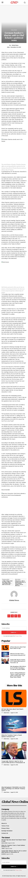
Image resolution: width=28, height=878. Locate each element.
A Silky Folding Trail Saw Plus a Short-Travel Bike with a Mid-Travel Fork (7, 582)
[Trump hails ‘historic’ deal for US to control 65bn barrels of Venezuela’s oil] (5, 661)
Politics (14, 30)
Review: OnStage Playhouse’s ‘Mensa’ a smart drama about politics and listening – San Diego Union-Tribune (17, 675)
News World (4, 843)
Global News (15, 45)
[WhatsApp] (19, 615)
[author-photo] (2, 713)
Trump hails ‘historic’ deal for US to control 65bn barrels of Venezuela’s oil (17, 661)
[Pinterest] (15, 615)
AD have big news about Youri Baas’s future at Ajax (18, 647)
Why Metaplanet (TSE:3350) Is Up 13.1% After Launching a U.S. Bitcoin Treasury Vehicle (18, 668)
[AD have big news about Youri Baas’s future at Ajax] (5, 647)
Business (3, 854)
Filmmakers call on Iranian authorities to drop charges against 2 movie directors (20, 583)
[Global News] (14, 594)
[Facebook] (8, 615)
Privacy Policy (18, 636)
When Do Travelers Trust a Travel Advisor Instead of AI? (18, 654)
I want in (13, 632)
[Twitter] (12, 615)
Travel (3, 848)
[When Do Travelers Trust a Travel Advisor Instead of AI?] (5, 654)
